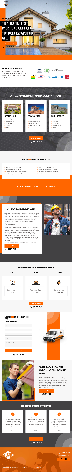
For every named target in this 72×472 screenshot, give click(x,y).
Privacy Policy (35, 467)
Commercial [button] (39, 3)
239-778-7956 (49, 186)
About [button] (54, 3)
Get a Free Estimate (9, 43)
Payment (50, 3)
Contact (59, 3)
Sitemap (42, 467)
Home (27, 3)
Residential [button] (32, 3)
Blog (46, 3)
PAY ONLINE (64, 459)
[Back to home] (6, 3)
